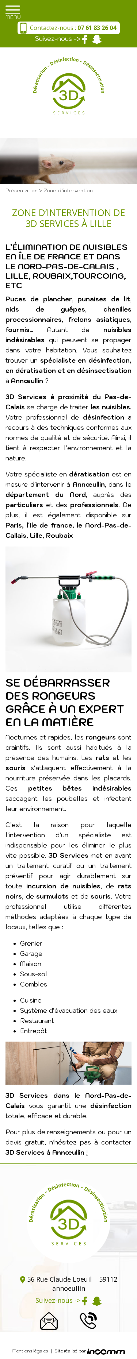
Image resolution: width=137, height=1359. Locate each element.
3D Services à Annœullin (45, 1152)
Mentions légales (30, 1351)
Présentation (22, 190)
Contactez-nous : (73, 28)
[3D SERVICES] (69, 92)
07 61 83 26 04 (88, 1320)
